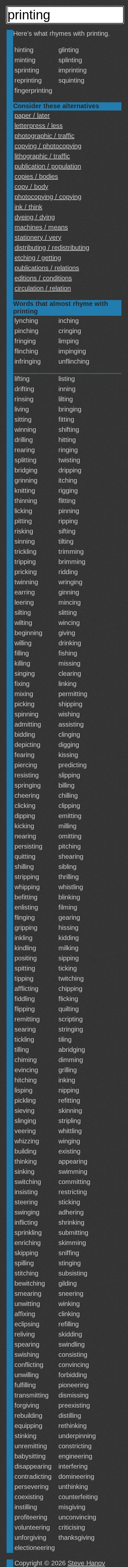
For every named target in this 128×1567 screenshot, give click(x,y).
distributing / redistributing (51, 247)
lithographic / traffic (42, 156)
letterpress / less (38, 125)
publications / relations (46, 267)
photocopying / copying (47, 196)
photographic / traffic (44, 135)
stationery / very (37, 237)
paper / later (32, 115)
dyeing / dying (34, 217)
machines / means (41, 227)
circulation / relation (42, 288)
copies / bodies (36, 176)
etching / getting (37, 257)
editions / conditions (43, 278)
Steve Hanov (86, 1563)
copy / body (31, 186)
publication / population (47, 166)
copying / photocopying (47, 146)
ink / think (28, 207)
